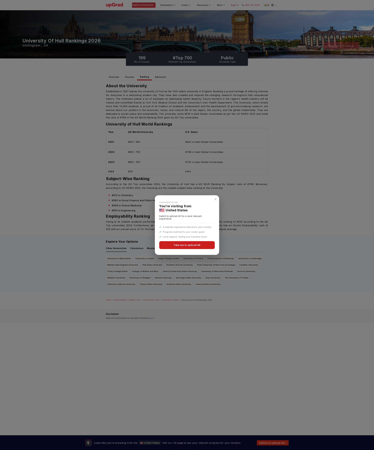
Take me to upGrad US (187, 245)
